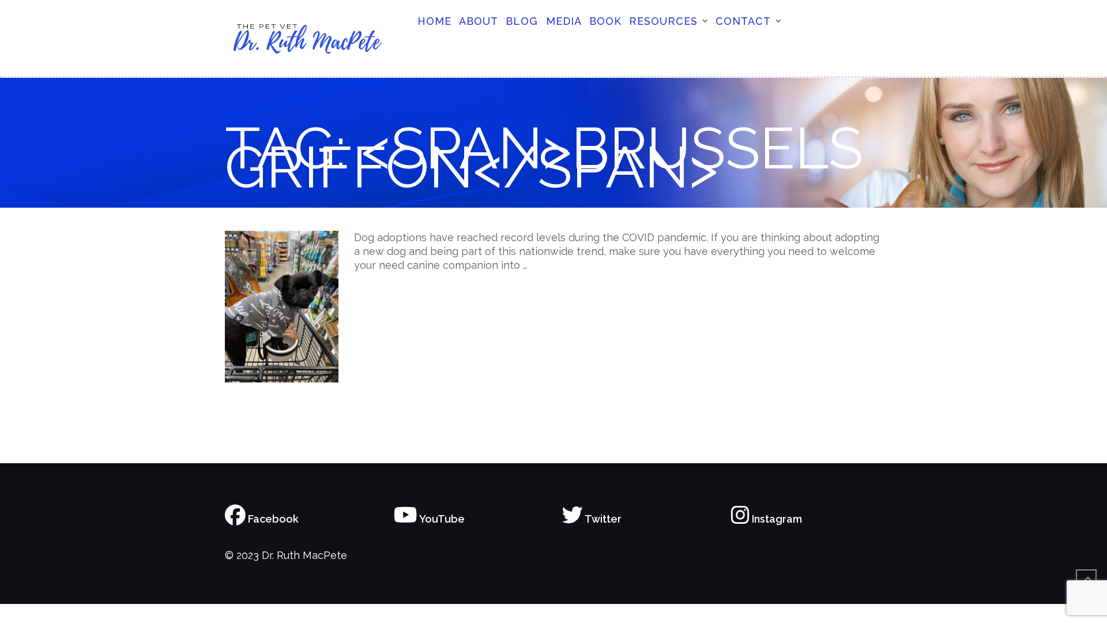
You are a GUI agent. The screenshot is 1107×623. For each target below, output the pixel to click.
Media (564, 21)
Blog (522, 21)
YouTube (441, 519)
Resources (663, 21)
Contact (743, 21)
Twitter (602, 519)
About (478, 21)
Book (605, 21)
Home (434, 21)
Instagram (776, 519)
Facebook (272, 519)
